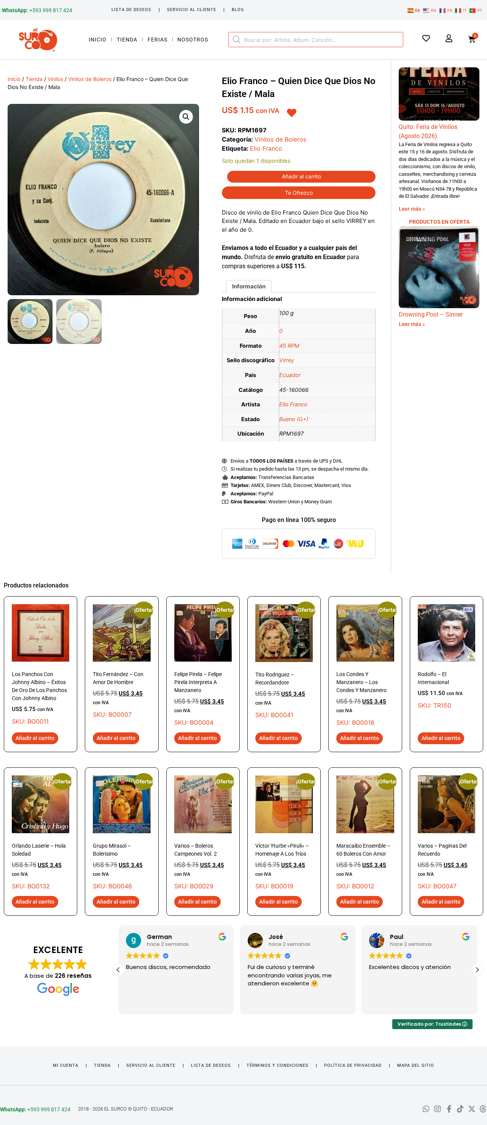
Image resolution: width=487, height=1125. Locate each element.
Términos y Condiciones (278, 1065)
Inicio (98, 40)
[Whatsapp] (426, 1109)
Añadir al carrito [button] (35, 738)
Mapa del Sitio (415, 1065)
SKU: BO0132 (40, 832)
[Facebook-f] (449, 1109)
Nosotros (192, 40)
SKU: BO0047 (446, 832)
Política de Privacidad (353, 1065)
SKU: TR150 (440, 690)
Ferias (157, 40)
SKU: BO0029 (203, 832)
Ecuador (290, 375)
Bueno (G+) (293, 419)
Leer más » (412, 209)
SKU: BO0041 (284, 661)
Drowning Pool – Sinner (431, 314)
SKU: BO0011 (39, 698)
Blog (238, 9)
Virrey (286, 360)
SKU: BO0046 (121, 832)
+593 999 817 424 (37, 10)
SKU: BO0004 (203, 665)
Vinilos (55, 79)
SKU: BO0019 (284, 832)
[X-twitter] (472, 1109)
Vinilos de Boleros (89, 79)
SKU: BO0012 (365, 832)
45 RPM (289, 345)
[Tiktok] (460, 1109)
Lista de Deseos (131, 9)
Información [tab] (249, 286)
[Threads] (483, 1109)
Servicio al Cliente (191, 9)
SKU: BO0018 (365, 665)
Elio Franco (266, 148)
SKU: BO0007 (121, 661)
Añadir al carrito (301, 176)
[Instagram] (437, 1109)
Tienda (127, 40)
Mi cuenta (65, 1065)
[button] (186, 117)
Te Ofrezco (299, 192)
